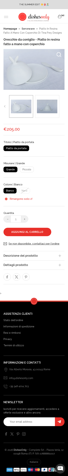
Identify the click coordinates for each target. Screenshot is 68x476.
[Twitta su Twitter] (16, 277)
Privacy (7, 339)
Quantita (8, 213)
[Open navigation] (6, 17)
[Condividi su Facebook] (7, 277)
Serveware (28, 28)
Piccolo (26, 169)
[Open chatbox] (60, 469)
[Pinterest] (18, 434)
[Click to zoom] (59, 54)
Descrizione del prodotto (20, 255)
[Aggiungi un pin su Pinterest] (26, 277)
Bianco (10, 190)
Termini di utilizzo (13, 345)
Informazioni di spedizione (18, 326)
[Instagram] (24, 434)
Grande (10, 169)
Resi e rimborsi (12, 332)
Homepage (10, 28)
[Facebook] (6, 434)
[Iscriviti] (60, 421)
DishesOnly (20, 450)
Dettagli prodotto (15, 265)
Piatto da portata (16, 148)
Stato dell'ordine (13, 320)
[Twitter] (12, 434)
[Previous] (5, 106)
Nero (24, 190)
